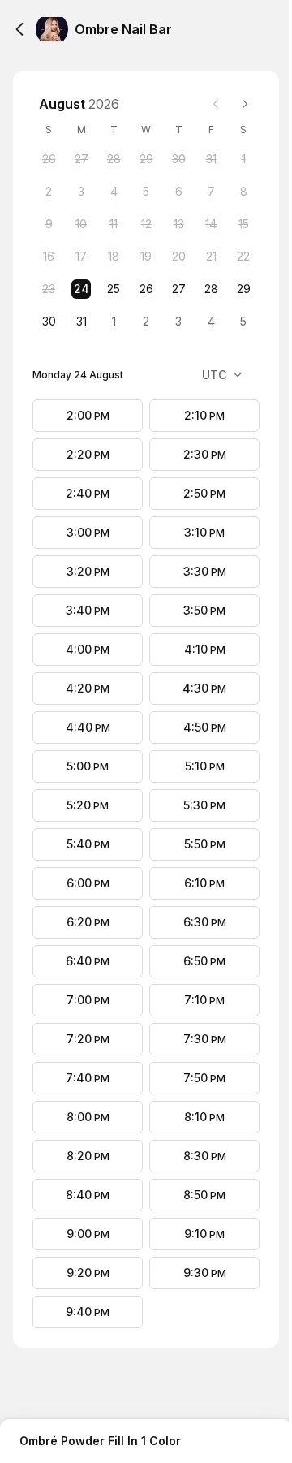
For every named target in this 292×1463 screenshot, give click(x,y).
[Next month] (245, 104)
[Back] (19, 29)
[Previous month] (216, 104)
